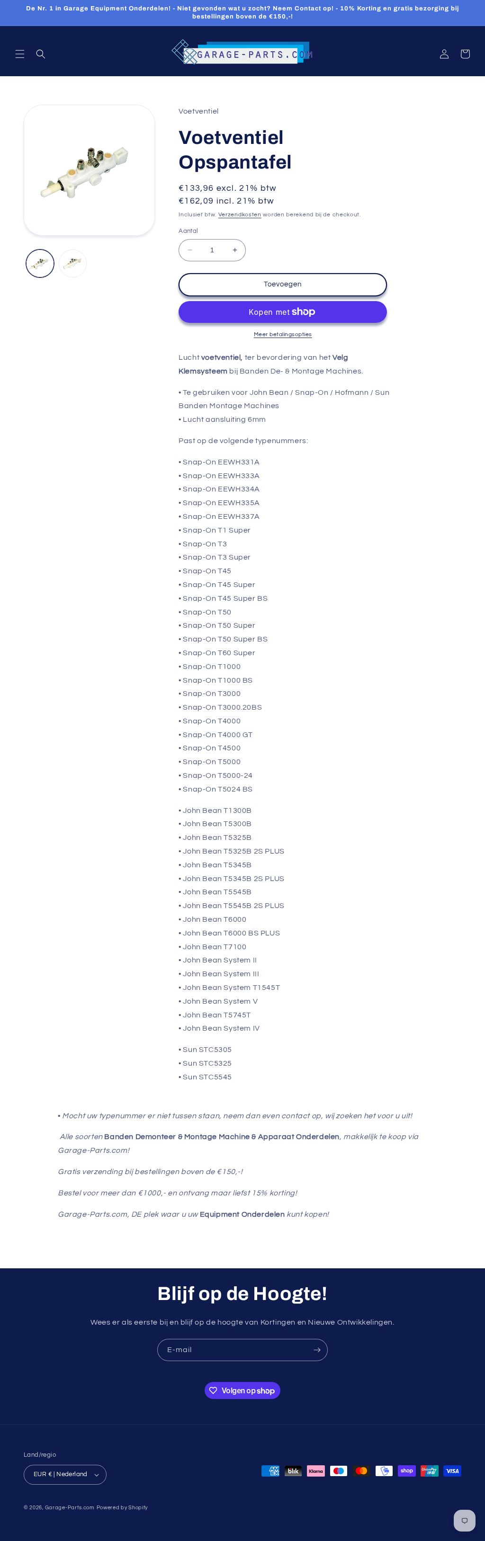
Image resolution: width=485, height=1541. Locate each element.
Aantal (188, 231)
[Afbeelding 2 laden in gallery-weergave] (73, 263)
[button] (19, 54)
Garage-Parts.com (70, 1507)
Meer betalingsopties (283, 334)
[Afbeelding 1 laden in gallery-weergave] (40, 263)
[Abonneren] (316, 1350)
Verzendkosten (239, 215)
